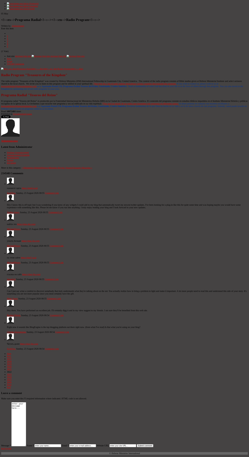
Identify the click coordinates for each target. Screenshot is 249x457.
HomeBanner (13, 157)
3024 (9, 377)
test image (11, 163)
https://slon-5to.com (30, 241)
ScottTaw (11, 193)
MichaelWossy (14, 229)
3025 (9, 379)
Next (9, 385)
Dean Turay (12, 298)
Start (9, 353)
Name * (30, 445)
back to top (6, 448)
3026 (9, 382)
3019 (9, 364)
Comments (15, 64)
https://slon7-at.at (28, 257)
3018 (9, 361)
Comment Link (52, 193)
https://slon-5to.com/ (31, 274)
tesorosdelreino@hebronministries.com (18, 86)
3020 (9, 366)
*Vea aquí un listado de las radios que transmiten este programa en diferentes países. (140, 103)
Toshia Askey (13, 212)
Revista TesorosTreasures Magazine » (75, 168)
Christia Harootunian (17, 332)
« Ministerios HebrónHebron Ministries (39, 168)
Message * (6, 445)
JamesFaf (11, 279)
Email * (65, 445)
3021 (9, 369)
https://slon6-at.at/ (30, 188)
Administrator (18, 26)
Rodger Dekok (14, 315)
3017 (9, 359)
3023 (9, 374)
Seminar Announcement (18, 152)
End (9, 387)
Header (10, 160)
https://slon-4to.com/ (26, 224)
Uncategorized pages (22, 114)
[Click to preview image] (42, 69)
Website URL (103, 445)
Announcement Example (18, 155)
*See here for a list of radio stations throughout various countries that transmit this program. (135, 83)
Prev (9, 356)
